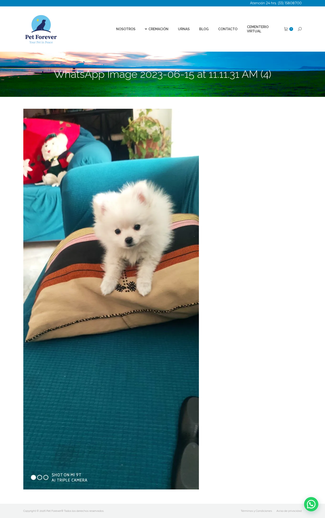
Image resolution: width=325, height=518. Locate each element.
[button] (311, 504)
